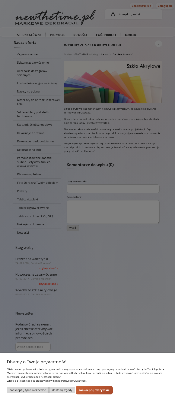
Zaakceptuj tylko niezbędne (28, 390)
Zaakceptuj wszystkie (94, 390)
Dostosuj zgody (62, 390)
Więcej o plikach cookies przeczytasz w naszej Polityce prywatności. (47, 380)
